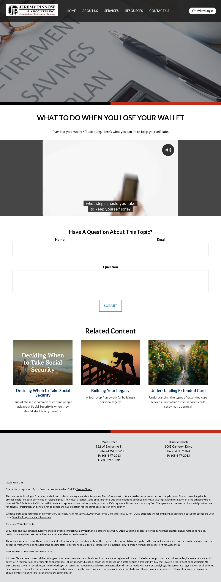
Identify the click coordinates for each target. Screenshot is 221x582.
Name (60, 239)
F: (99, 460)
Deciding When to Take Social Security (43, 392)
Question (110, 267)
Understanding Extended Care (178, 390)
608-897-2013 (111, 455)
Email (161, 239)
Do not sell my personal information (31, 517)
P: (99, 455)
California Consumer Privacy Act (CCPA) (118, 513)
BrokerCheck (84, 489)
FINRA (108, 530)
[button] (90, 10)
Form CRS (18, 482)
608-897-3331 (111, 460)
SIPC (115, 530)
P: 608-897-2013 (178, 455)
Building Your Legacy (110, 390)
